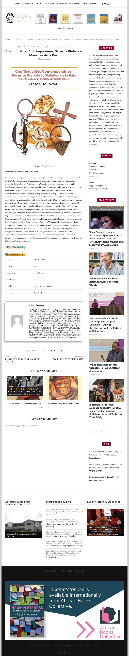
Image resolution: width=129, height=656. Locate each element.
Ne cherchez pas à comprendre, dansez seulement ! (25, 405)
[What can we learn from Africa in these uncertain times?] (106, 263)
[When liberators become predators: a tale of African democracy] (106, 350)
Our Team (74, 4)
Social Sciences (34, 39)
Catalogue (27, 4)
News (40, 4)
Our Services (89, 4)
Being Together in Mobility (65, 536)
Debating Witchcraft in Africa (63, 404)
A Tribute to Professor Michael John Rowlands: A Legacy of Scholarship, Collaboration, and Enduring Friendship (105, 411)
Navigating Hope (52, 557)
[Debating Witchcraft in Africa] (63, 388)
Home (17, 4)
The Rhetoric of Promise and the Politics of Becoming (63, 524)
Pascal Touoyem (48, 166)
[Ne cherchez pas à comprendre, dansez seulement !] (25, 388)
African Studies (52, 39)
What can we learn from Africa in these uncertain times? (104, 281)
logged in (19, 428)
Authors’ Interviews (56, 4)
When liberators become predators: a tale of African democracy (104, 367)
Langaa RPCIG (39, 286)
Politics (52, 47)
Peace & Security (39, 47)
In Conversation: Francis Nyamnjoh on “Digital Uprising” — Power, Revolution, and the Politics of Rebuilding (105, 325)
